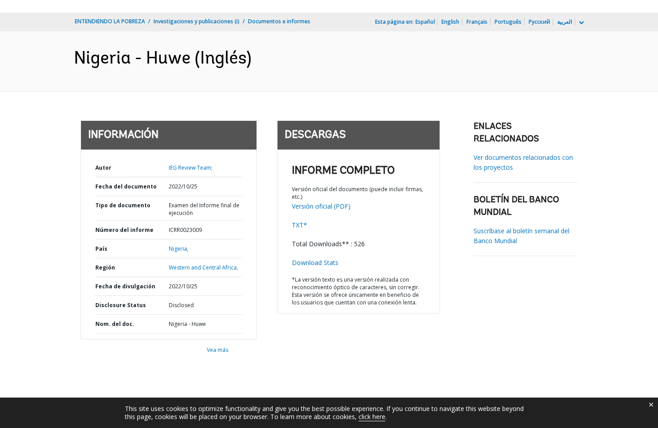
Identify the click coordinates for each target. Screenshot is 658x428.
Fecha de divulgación (125, 286)
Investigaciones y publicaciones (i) (196, 21)
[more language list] (580, 23)
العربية (564, 22)
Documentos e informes (279, 21)
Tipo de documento (122, 205)
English (450, 22)
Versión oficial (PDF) (321, 206)
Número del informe (124, 230)
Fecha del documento (126, 186)
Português (508, 22)
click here (372, 416)
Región (105, 267)
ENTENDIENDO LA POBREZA (110, 21)
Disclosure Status (120, 305)
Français (476, 22)
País (101, 249)
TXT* (299, 225)
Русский (539, 22)
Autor (103, 167)
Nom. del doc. (114, 324)
